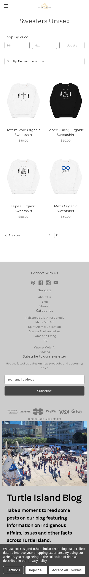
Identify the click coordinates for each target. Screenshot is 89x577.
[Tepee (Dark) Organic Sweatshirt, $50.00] (66, 100)
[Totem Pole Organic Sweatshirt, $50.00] (23, 100)
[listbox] (31, 61)
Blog (44, 301)
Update (72, 45)
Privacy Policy (37, 561)
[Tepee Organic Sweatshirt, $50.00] (23, 177)
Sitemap (44, 306)
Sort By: (12, 61)
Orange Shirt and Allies (44, 331)
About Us (44, 297)
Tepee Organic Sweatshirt (23, 208)
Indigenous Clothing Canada (44, 318)
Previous (14, 235)
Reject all (36, 570)
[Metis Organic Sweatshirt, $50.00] (66, 177)
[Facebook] (40, 282)
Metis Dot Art (44, 322)
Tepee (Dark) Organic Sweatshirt (65, 132)
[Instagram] (48, 282)
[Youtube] (56, 282)
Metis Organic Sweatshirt (65, 208)
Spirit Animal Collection (44, 327)
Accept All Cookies (67, 570)
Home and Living (44, 336)
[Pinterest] (33, 282)
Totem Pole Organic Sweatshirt (23, 132)
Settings (13, 570)
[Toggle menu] (6, 6)
